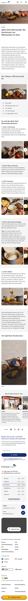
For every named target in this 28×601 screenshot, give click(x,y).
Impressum (4, 588)
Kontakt (16, 588)
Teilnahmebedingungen (20, 591)
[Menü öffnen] (25, 2)
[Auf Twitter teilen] (14, 429)
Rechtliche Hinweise (6, 584)
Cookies (3, 591)
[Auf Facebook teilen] (11, 429)
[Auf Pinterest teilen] (18, 429)
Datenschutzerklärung (20, 584)
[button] (25, 150)
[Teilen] (22, 429)
